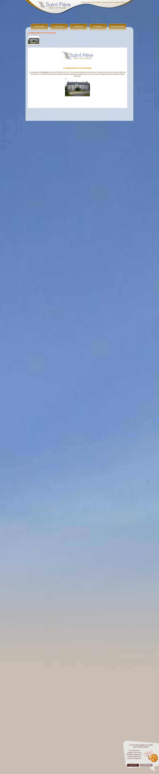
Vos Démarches (78, 26)
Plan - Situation (97, 2)
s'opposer (146, 765)
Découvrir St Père (39, 26)
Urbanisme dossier (108, 2)
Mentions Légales (120, 2)
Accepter (133, 765)
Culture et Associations (117, 26)
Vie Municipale (98, 26)
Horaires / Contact (86, 2)
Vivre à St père (59, 26)
